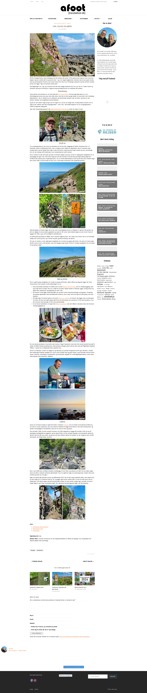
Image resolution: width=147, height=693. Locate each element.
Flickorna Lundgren (64, 298)
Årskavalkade (106, 299)
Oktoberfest (112, 288)
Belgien (99, 266)
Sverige (68, 23)
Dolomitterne (112, 272)
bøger (111, 266)
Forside (31, 1)
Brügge (107, 266)
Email (32, 619)
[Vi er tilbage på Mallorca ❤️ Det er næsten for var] (7, 658)
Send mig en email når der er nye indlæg (43, 629)
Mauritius (103, 288)
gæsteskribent (108, 282)
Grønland (100, 282)
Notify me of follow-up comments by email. (44, 626)
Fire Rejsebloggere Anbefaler (106, 276)
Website (32, 623)
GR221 (109, 278)
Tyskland (107, 294)
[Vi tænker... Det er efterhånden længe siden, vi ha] (125, 658)
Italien (100, 284)
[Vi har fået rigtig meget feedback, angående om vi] (110, 659)
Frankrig (99, 278)
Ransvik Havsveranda (69, 286)
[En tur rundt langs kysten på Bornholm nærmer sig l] (81, 658)
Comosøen (99, 268)
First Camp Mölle (63, 94)
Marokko (99, 288)
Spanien (108, 293)
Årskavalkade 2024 (80, 587)
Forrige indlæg (37, 561)
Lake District (100, 286)
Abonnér (112, 676)
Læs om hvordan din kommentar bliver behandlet (74, 636)
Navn (32, 615)
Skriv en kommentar (91, 554)
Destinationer (52, 18)
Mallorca (110, 286)
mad (106, 286)
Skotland (100, 293)
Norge (107, 288)
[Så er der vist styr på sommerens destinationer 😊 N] (22, 658)
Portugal (99, 290)
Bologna (103, 266)
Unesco (99, 297)
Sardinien (110, 290)
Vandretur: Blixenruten (36, 587)
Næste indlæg (87, 561)
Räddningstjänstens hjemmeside (59, 109)
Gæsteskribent (84, 18)
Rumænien (104, 290)
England (100, 274)
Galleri (110, 18)
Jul (104, 284)
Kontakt (37, 1)
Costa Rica (105, 268)
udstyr (112, 294)
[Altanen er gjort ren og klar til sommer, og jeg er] (66, 659)
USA (102, 297)
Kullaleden (36, 530)
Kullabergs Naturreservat (40, 527)
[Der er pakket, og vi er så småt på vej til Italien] (51, 658)
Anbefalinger (68, 18)
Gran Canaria (101, 280)
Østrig (113, 299)
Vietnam (99, 299)
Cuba (111, 268)
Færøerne (105, 278)
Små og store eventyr (36, 18)
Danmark (101, 270)
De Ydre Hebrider (102, 272)
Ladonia (66, 425)
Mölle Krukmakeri (61, 304)
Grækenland (109, 280)
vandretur (40, 550)
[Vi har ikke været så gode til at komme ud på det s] (140, 659)
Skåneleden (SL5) (38, 529)
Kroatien (107, 284)
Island (115, 282)
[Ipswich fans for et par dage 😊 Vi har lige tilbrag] (96, 658)
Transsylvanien (100, 294)
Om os (42, 1)
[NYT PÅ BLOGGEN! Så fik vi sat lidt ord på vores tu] (36, 659)
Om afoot (97, 18)
